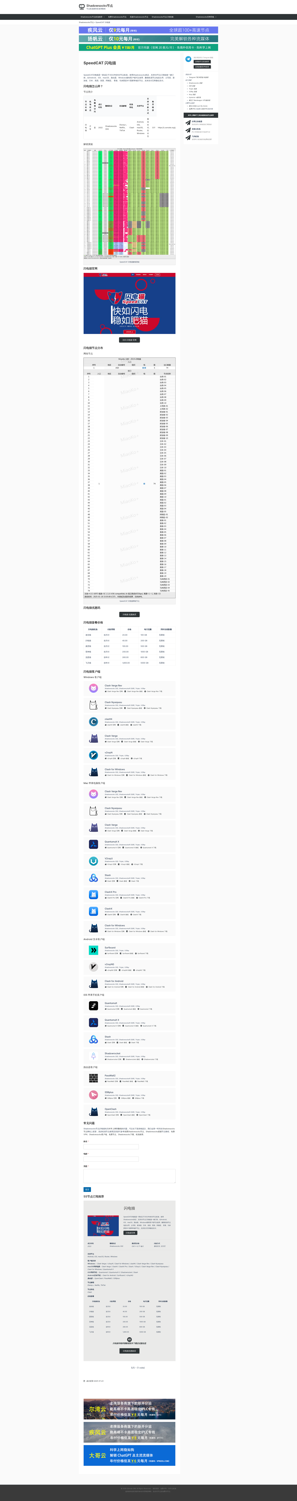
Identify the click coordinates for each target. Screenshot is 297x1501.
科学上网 (112, 1128)
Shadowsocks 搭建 (195, 83)
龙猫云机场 (196, 129)
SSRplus (109, 1092)
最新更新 (156, 1488)
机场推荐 (139, 1134)
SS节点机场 (172, 1488)
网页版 (201, 77)
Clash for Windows (115, 769)
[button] (103, 17)
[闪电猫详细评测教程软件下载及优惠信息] (129, 1339)
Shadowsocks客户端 (98, 1134)
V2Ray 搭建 (193, 91)
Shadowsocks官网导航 (205, 17)
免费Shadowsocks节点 (134, 1131)
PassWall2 (110, 1075)
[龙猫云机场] (188, 130)
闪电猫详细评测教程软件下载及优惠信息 (129, 1343)
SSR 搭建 (192, 86)
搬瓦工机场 (192, 106)
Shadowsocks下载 (126, 1134)
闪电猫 (129, 1208)
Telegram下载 (194, 77)
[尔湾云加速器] (188, 122)
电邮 (86, 1154)
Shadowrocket (112, 1053)
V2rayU (109, 858)
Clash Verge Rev (113, 685)
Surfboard (110, 947)
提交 (87, 1189)
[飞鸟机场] (188, 137)
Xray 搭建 (192, 94)
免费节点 (112, 1134)
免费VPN (192, 109)
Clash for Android (114, 981)
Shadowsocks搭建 (154, 1131)
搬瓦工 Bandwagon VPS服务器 (199, 100)
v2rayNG (109, 964)
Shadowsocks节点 (99, 5)
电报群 (206, 77)
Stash (108, 875)
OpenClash (110, 1109)
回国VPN (204, 109)
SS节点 (158, 1491)
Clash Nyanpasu (113, 702)
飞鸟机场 (195, 136)
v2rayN (108, 752)
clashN (108, 719)
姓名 (86, 1141)
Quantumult (111, 1003)
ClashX (108, 908)
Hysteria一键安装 (195, 97)
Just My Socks (202, 106)
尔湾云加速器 (197, 121)
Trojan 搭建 (193, 89)
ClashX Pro (110, 892)
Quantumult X (112, 841)
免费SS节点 (166, 1491)
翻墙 (120, 1128)
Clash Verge (111, 735)
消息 (86, 1166)
